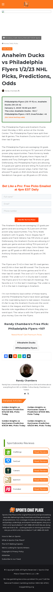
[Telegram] (24, 356)
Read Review (40, 452)
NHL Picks (14, 43)
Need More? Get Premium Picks (26, 334)
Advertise (6, 555)
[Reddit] (15, 356)
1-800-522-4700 (41, 583)
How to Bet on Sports (11, 536)
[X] (10, 356)
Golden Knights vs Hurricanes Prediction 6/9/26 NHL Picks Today (13, 423)
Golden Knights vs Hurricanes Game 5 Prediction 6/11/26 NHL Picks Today (38, 410)
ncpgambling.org (26, 587)
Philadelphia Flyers (27, 348)
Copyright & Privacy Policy (13, 551)
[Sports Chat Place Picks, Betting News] (26, 4)
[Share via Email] (29, 356)
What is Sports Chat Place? (13, 540)
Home (6, 43)
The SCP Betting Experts (12, 544)
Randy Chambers (11, 91)
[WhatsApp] (19, 356)
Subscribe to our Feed (11, 559)
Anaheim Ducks (27, 343)
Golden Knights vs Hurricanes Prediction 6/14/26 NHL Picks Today (13, 410)
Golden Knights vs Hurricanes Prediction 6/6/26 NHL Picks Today (39, 423)
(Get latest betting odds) (15, 117)
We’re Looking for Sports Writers (15, 548)
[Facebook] (6, 356)
